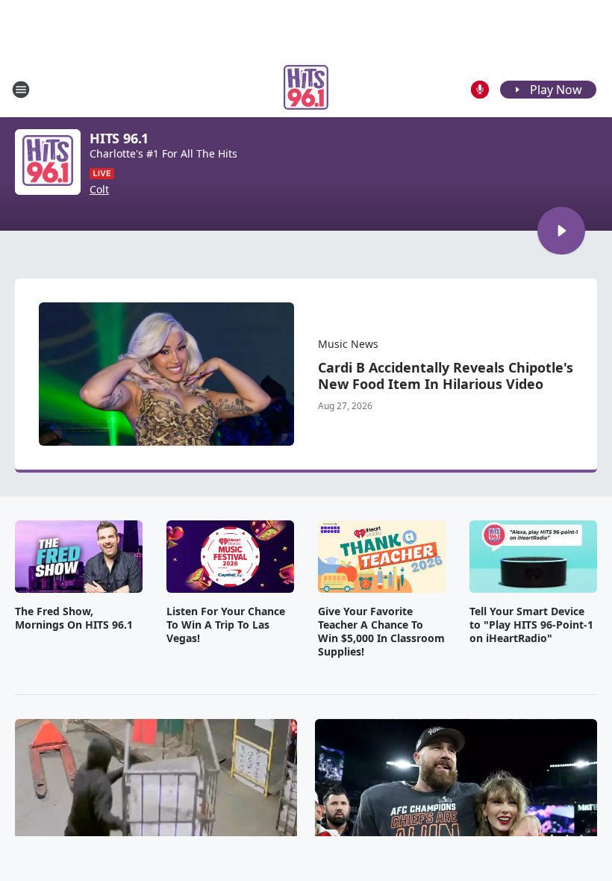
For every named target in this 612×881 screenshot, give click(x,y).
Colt (99, 189)
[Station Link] (306, 89)
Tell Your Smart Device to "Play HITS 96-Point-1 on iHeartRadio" (531, 625)
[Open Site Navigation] (21, 90)
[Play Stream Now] (561, 231)
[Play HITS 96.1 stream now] (47, 162)
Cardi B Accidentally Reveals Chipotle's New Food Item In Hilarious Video (445, 375)
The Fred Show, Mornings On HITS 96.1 (74, 618)
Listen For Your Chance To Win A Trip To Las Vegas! (225, 625)
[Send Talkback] (480, 90)
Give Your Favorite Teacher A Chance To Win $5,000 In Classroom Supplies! (381, 632)
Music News (348, 344)
